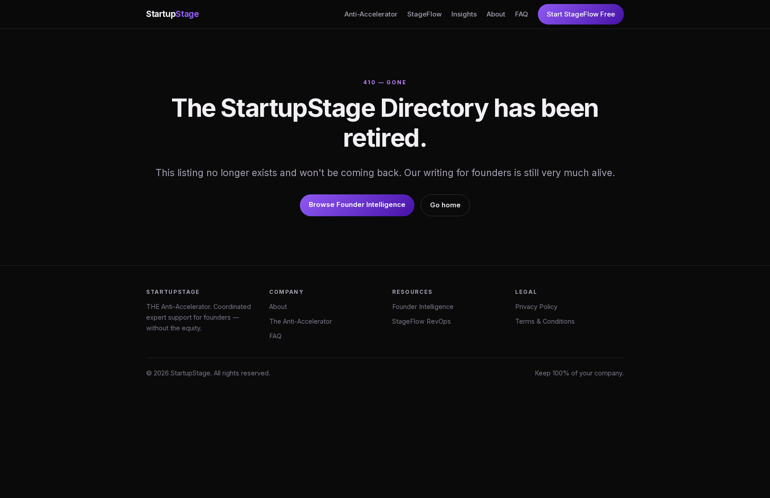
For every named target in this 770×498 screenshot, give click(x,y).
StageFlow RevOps (421, 321)
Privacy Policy (536, 306)
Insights (464, 14)
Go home (445, 205)
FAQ (521, 14)
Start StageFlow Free (581, 14)
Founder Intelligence (423, 306)
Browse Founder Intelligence (357, 204)
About (496, 14)
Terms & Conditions (545, 321)
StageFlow (424, 14)
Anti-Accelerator (370, 14)
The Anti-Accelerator (300, 321)
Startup (172, 14)
